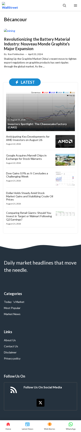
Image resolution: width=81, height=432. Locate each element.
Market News (12, 314)
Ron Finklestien (16, 54)
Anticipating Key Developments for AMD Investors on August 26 (28, 138)
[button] (64, 5)
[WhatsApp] (71, 426)
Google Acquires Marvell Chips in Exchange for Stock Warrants (26, 157)
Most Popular (12, 308)
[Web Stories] (50, 426)
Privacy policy (12, 358)
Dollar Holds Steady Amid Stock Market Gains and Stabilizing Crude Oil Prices (29, 196)
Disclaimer (10, 352)
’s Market (18, 301)
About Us (10, 340)
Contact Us (11, 346)
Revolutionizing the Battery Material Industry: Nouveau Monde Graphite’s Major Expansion (37, 44)
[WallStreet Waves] (10, 5)
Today (8, 301)
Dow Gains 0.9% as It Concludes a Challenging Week (27, 175)
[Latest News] (27, 426)
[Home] (8, 426)
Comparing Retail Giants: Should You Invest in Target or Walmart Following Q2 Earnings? (29, 216)
